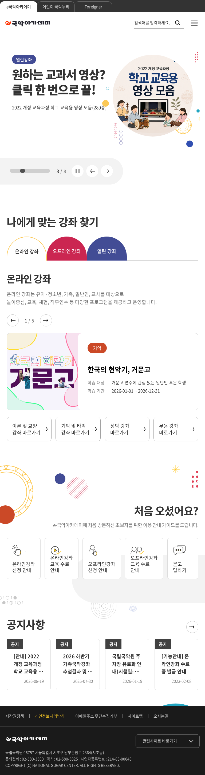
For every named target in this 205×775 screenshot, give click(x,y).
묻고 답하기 (180, 567)
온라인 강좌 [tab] (27, 251)
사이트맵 (135, 716)
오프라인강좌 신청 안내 (101, 567)
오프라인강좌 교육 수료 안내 (144, 564)
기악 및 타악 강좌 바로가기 (75, 429)
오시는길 (160, 716)
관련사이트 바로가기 (160, 741)
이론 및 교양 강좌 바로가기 (26, 429)
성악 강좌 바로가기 (119, 429)
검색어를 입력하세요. (152, 23)
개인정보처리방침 (50, 716)
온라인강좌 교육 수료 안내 (61, 564)
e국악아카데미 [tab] (18, 7)
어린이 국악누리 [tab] (55, 7)
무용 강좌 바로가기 (168, 429)
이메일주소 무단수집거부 (96, 716)
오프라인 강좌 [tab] (67, 251)
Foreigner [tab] (93, 7)
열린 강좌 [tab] (106, 251)
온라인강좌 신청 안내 (23, 567)
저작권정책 (14, 716)
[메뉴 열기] (194, 23)
